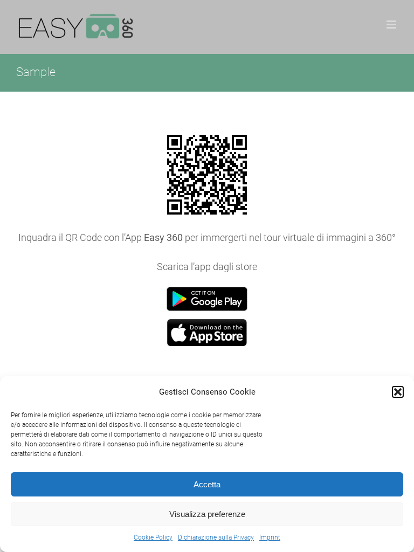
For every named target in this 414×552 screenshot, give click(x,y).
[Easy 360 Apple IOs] (207, 323)
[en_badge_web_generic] (207, 291)
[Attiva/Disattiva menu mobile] (392, 24)
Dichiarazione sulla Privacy (216, 537)
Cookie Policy (153, 537)
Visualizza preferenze (207, 514)
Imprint (269, 537)
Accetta (207, 484)
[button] (397, 392)
